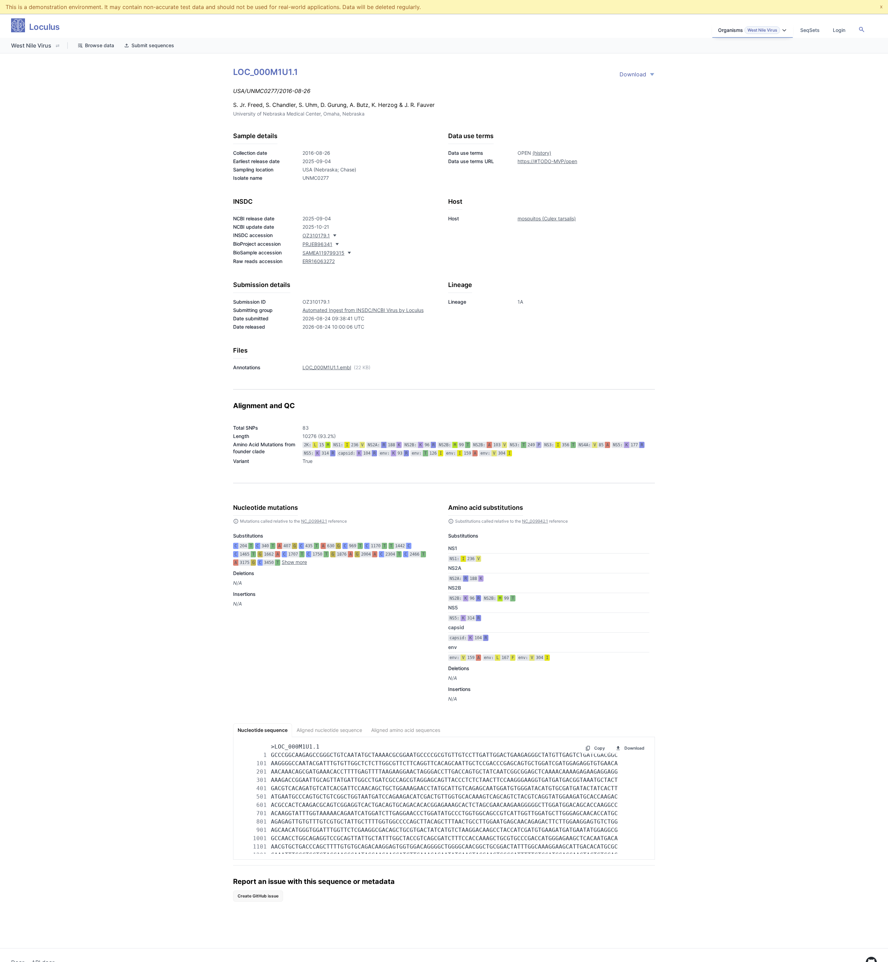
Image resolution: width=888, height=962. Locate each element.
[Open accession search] (861, 29)
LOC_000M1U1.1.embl (326, 367)
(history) (541, 153)
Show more (294, 562)
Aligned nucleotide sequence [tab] (329, 730)
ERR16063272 (318, 261)
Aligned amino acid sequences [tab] (405, 730)
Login (839, 30)
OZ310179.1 (316, 235)
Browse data (99, 45)
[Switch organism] (57, 45)
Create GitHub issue (258, 895)
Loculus (44, 27)
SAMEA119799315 (323, 253)
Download (633, 74)
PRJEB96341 (317, 244)
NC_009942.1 (314, 521)
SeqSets (810, 30)
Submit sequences (152, 45)
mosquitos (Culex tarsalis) (547, 218)
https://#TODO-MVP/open (547, 161)
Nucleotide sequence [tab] (263, 730)
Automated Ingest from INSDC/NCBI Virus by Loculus (363, 310)
